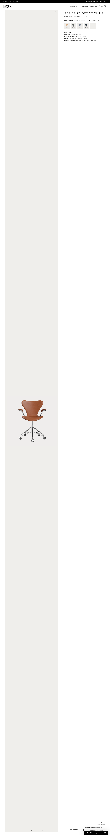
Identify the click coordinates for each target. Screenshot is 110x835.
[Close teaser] (83, 830)
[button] (96, 833)
